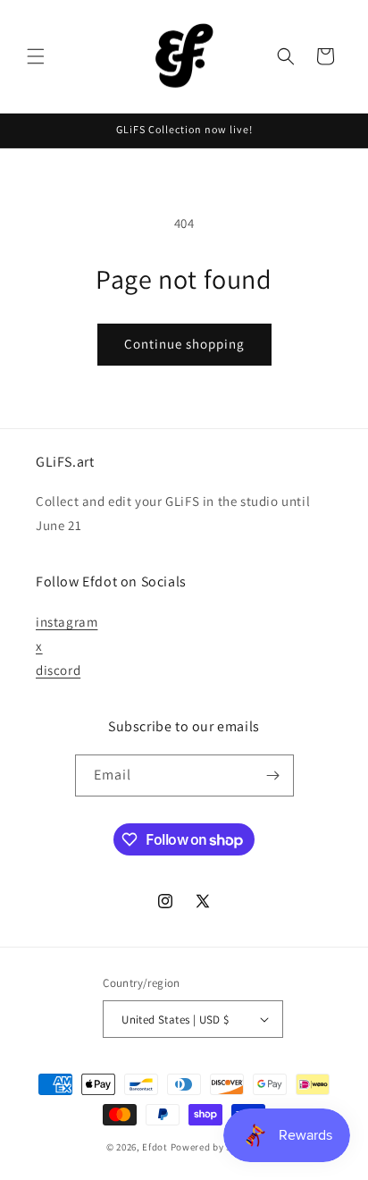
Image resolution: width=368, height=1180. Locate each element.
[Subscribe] (273, 775)
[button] (35, 56)
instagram (66, 621)
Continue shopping (184, 343)
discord (58, 670)
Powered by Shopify (217, 1147)
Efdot (155, 1147)
